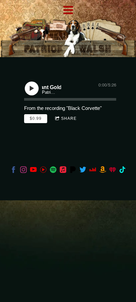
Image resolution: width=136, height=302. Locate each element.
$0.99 (36, 118)
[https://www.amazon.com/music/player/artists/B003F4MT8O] (102, 170)
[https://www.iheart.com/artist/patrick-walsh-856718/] (112, 170)
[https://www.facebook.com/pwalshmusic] (13, 170)
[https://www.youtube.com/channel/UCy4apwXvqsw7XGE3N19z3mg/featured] (43, 170)
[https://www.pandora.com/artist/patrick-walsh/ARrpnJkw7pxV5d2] (73, 170)
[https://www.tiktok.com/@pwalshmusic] (122, 170)
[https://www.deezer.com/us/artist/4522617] (92, 170)
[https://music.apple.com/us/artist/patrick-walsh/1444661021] (63, 170)
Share (69, 118)
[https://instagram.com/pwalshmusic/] (23, 170)
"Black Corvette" (84, 108)
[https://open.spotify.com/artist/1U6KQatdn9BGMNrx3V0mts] (53, 170)
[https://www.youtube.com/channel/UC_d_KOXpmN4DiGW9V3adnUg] (33, 170)
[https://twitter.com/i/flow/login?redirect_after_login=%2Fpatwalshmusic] (83, 170)
